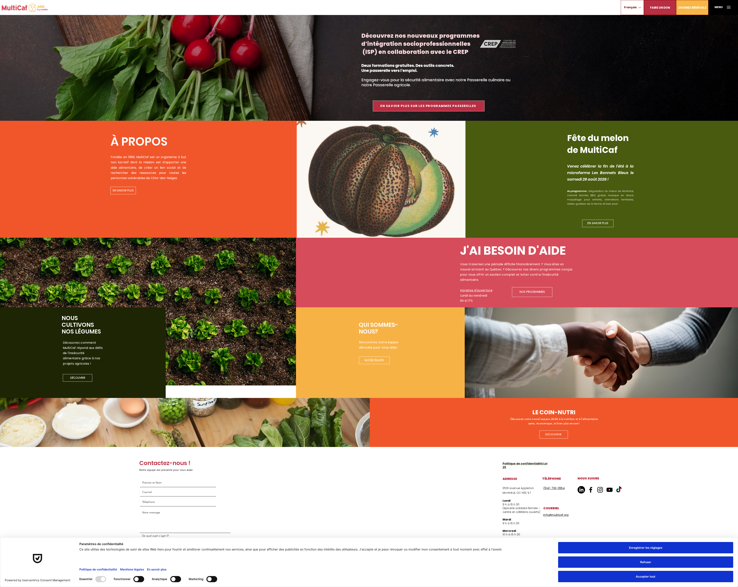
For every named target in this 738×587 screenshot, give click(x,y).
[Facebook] (590, 490)
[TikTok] (619, 490)
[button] (660, 7)
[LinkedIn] (581, 490)
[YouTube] (609, 490)
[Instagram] (600, 490)
